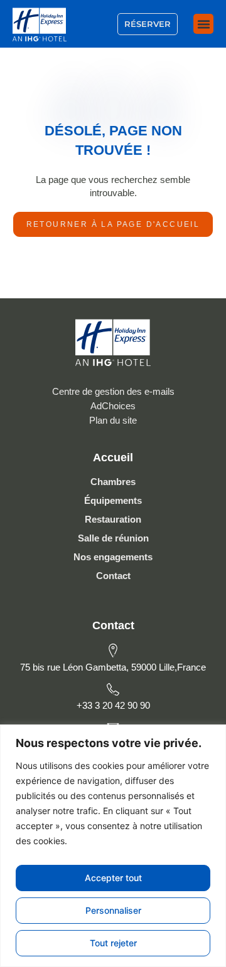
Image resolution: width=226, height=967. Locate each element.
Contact (113, 575)
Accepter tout (113, 877)
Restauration (113, 519)
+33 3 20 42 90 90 (113, 705)
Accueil (113, 457)
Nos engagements (113, 556)
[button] (203, 24)
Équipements (113, 500)
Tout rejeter (113, 943)
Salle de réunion (113, 538)
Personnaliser (113, 910)
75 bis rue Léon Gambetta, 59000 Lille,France (113, 667)
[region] (113, 845)
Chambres (113, 481)
